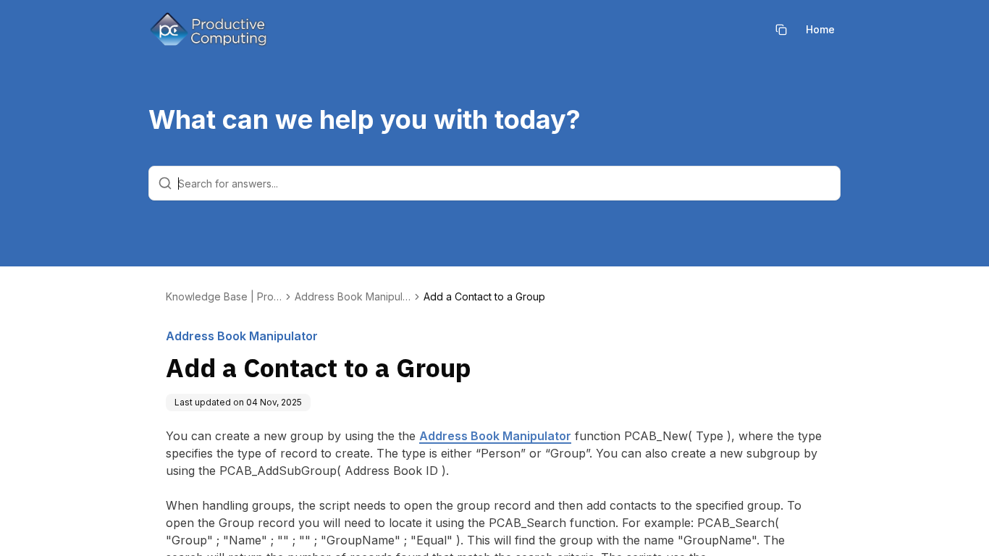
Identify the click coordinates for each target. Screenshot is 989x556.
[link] (484, 297)
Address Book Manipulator (495, 436)
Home (820, 29)
